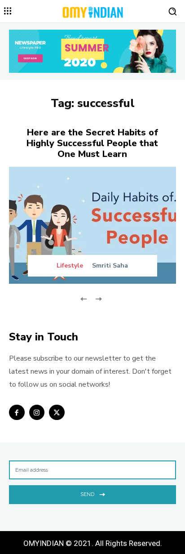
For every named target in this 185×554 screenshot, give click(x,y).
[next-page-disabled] (98, 298)
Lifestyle (70, 266)
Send (87, 494)
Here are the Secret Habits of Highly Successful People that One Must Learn (92, 143)
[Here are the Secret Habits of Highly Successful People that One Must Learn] (92, 225)
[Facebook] (17, 412)
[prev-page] (83, 298)
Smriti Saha (110, 265)
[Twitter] (57, 412)
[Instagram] (37, 412)
